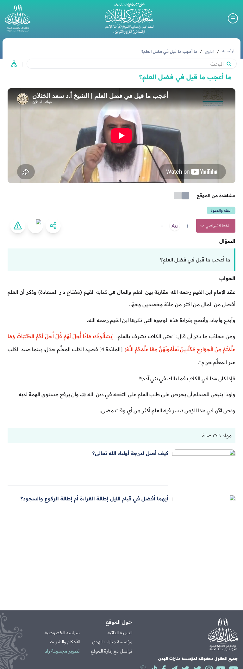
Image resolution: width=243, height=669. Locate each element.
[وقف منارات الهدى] (17, 18)
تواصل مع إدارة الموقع (111, 651)
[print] (35, 225)
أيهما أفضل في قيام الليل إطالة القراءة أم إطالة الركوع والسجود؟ (94, 498)
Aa (174, 225)
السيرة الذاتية (120, 632)
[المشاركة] (53, 225)
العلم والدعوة (221, 210)
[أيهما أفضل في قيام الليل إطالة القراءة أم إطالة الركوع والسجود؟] (203, 513)
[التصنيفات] (12, 64)
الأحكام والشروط (64, 642)
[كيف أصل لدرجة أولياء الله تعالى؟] (203, 467)
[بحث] (228, 64)
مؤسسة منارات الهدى (112, 642)
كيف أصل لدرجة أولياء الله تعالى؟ (130, 453)
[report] (17, 225)
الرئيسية (228, 50)
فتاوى (209, 51)
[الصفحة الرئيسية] (129, 18)
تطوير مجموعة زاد (62, 651)
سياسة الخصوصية (62, 632)
